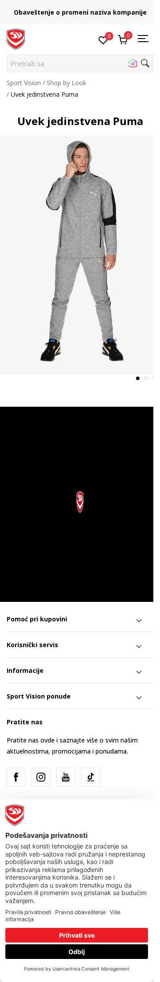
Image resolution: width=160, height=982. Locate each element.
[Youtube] (66, 777)
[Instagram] (41, 777)
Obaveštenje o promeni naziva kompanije (80, 12)
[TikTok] (91, 777)
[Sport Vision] (16, 38)
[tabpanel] (80, 254)
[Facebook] (16, 777)
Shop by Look (66, 83)
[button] (80, 63)
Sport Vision (24, 83)
